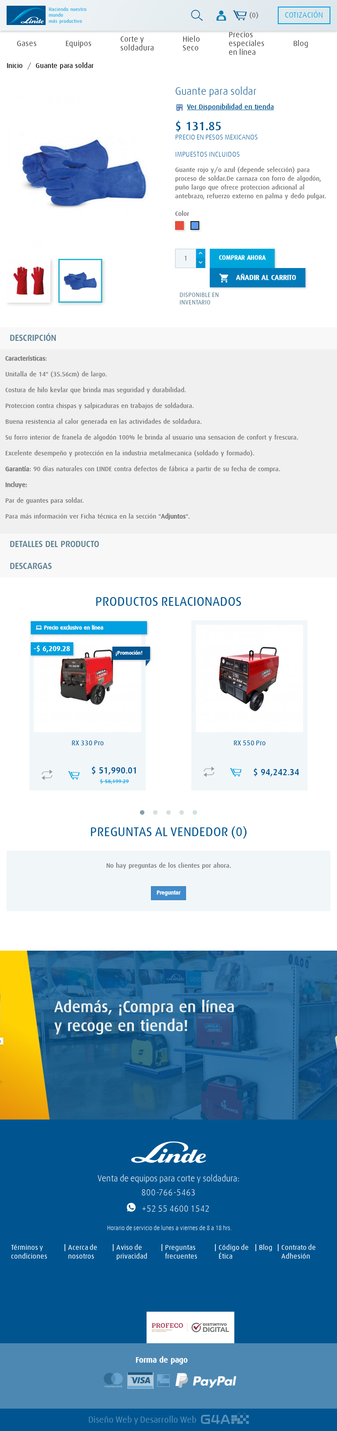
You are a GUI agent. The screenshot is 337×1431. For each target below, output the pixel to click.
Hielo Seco (191, 44)
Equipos (78, 44)
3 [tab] (174, 819)
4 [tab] (187, 819)
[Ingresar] (221, 16)
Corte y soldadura (137, 44)
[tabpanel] (87, 710)
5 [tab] (201, 819)
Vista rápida (90, 766)
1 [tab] (148, 819)
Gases (27, 44)
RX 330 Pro (88, 743)
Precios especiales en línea (247, 44)
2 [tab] (161, 819)
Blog (300, 44)
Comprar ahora (242, 258)
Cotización (304, 15)
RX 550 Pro (249, 743)
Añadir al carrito (257, 278)
